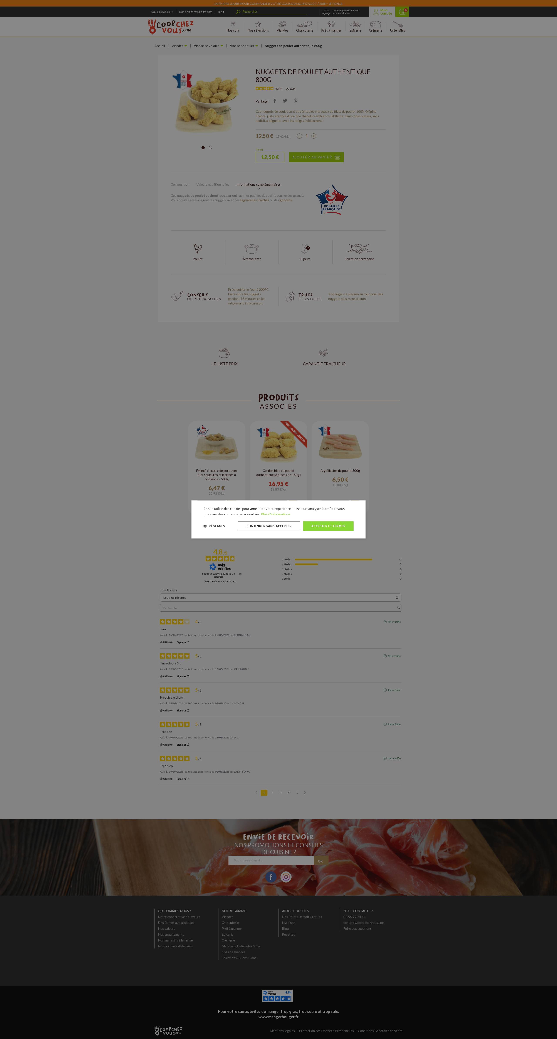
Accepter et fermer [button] (328, 526)
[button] (214, 526)
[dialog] (278, 519)
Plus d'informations (275, 514)
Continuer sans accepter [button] (269, 526)
